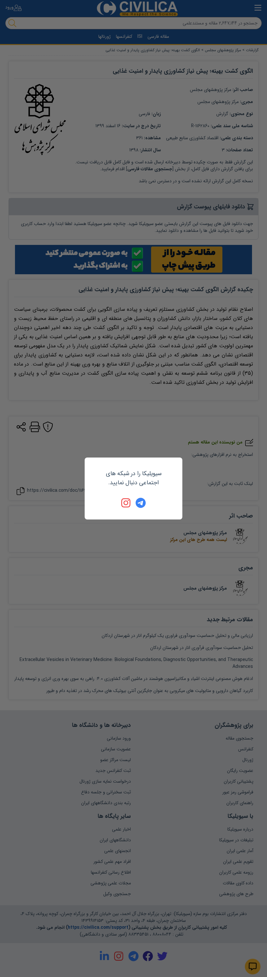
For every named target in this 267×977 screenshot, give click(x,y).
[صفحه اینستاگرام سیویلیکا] (126, 503)
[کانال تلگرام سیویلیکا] (140, 503)
